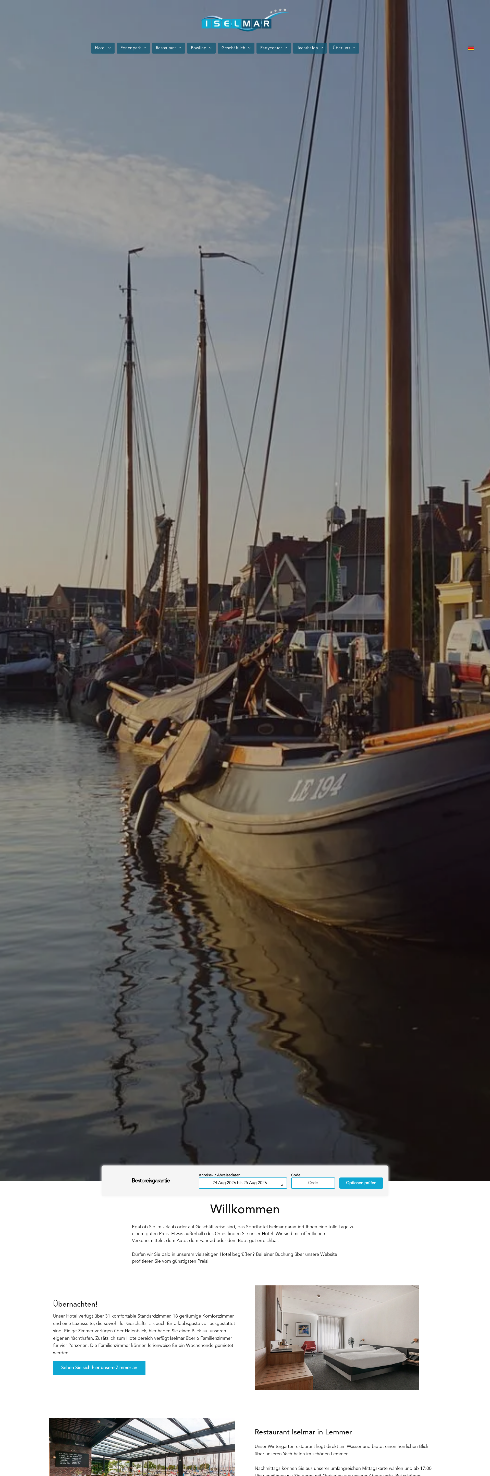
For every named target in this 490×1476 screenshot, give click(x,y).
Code (296, 1175)
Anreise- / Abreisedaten (220, 1175)
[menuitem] (104, 48)
